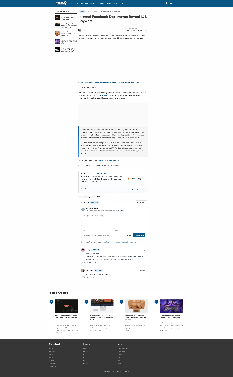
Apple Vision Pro (123, 349)
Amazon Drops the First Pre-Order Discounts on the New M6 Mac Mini (101, 317)
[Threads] (137, 189)
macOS (120, 360)
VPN (98, 197)
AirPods (85, 363)
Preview (128, 235)
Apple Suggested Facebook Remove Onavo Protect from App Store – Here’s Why (109, 82)
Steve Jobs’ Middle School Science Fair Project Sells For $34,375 (135, 317)
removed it (105, 95)
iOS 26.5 (109, 3)
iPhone (85, 357)
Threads (51, 357)
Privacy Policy (53, 366)
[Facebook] (142, 189)
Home (82, 12)
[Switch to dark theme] (170, 3)
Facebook (83, 197)
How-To (92, 3)
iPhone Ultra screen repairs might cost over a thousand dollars (170, 317)
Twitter (51, 349)
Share (94, 263)
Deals (76, 3)
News (70, 3)
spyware (91, 197)
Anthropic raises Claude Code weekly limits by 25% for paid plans (66, 317)
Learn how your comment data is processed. (121, 242)
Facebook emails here (107, 160)
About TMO (52, 363)
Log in (122, 211)
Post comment (139, 235)
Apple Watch (121, 351)
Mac (84, 354)
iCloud (119, 363)
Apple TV (101, 3)
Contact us (52, 360)
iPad (84, 360)
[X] (132, 189)
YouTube (51, 354)
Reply (89, 263)
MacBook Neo (119, 3)
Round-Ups (84, 3)
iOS (119, 357)
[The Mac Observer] (61, 3)
